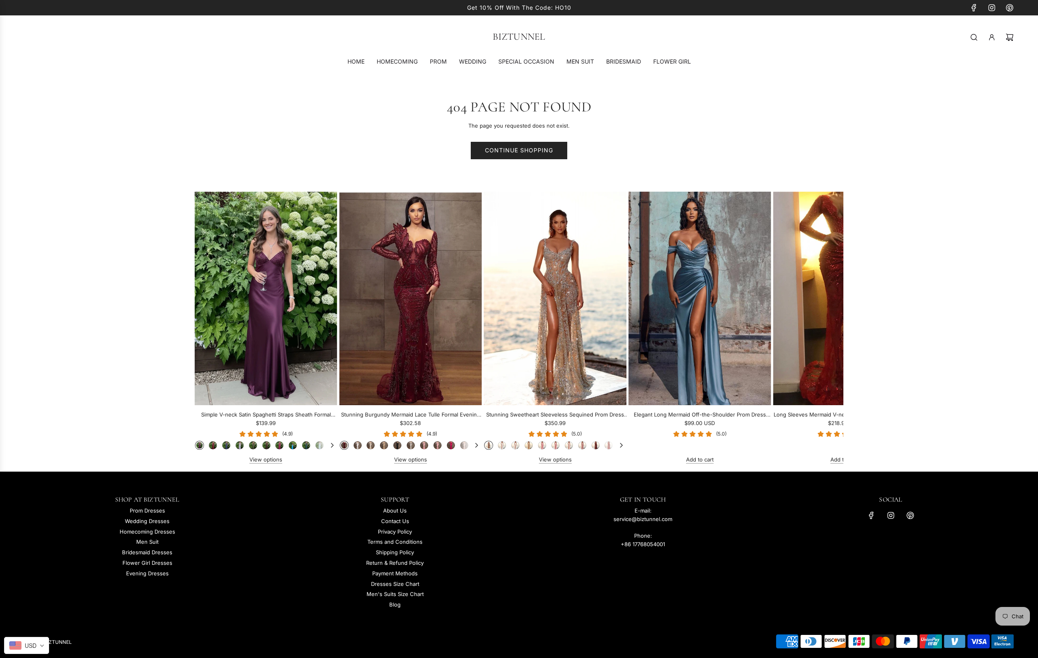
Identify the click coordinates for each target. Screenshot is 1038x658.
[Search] (974, 37)
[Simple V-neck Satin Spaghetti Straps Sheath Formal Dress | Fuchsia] (279, 445)
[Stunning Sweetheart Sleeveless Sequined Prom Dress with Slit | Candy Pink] (555, 445)
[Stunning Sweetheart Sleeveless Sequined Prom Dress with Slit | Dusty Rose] (582, 445)
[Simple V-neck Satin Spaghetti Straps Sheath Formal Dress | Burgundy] (213, 445)
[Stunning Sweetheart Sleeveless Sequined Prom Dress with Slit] (555, 298)
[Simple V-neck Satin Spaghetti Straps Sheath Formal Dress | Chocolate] (266, 445)
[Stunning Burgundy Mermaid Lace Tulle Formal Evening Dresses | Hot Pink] (451, 445)
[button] (210, 328)
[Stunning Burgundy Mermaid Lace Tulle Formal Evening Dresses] (410, 298)
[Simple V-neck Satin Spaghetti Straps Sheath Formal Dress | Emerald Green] (306, 445)
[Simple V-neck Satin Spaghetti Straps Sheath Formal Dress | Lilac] (240, 445)
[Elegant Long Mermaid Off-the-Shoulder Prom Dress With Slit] (699, 298)
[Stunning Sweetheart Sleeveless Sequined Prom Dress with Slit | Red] (609, 445)
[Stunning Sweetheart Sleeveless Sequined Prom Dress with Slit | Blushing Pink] (542, 445)
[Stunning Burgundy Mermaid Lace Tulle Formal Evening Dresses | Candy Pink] (437, 445)
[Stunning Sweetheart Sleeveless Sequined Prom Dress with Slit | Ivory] (515, 445)
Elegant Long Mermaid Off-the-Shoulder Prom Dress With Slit (700, 415)
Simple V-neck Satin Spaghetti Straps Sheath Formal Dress (266, 415)
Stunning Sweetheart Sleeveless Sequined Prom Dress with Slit (555, 415)
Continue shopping (519, 150)
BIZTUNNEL (519, 37)
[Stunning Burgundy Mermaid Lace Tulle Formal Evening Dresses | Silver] (411, 445)
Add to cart (700, 459)
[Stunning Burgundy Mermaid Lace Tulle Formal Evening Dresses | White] (358, 445)
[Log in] (992, 37)
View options (265, 459)
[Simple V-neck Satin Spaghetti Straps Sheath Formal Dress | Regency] (199, 445)
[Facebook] (974, 8)
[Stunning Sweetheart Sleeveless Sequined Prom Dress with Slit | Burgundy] (596, 445)
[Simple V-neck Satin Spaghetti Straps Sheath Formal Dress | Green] (253, 445)
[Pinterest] (1010, 8)
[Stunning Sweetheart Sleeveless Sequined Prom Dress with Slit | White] (502, 445)
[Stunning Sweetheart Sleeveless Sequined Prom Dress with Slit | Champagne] (529, 445)
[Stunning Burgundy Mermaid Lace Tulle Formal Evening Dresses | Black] (397, 445)
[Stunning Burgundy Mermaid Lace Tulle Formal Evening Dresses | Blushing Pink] (424, 445)
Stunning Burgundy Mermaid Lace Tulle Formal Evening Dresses (410, 415)
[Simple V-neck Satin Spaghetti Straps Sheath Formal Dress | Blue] (293, 445)
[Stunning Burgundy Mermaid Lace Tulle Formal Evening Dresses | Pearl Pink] (464, 445)
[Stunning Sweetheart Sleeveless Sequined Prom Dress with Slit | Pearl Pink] (569, 445)
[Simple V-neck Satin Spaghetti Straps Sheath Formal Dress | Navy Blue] (226, 445)
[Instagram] (992, 8)
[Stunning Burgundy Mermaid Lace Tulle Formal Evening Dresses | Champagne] (384, 445)
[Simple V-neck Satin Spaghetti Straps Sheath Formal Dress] (266, 298)
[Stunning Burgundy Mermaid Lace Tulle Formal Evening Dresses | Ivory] (371, 445)
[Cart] (1010, 37)
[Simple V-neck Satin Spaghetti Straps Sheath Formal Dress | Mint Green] (319, 445)
